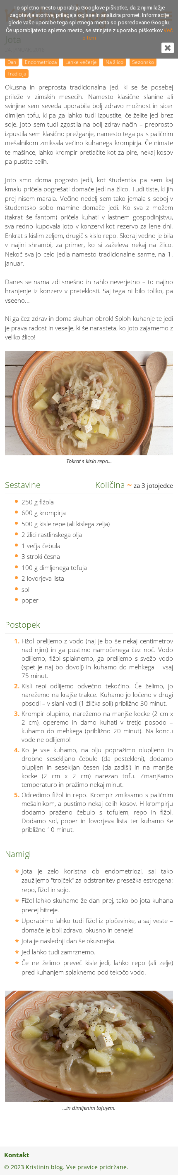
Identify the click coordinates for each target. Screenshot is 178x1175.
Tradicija (16, 73)
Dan (11, 62)
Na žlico (114, 62)
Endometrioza (41, 62)
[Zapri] (167, 50)
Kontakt (16, 1155)
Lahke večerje (81, 62)
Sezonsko (143, 62)
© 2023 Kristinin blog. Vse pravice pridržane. (66, 1167)
